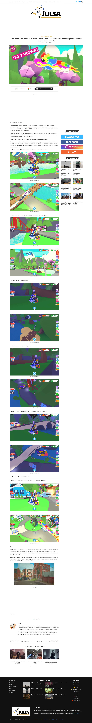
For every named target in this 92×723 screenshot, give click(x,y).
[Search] (82, 2)
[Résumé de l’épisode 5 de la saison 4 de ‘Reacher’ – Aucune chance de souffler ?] (49, 690)
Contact (58, 1)
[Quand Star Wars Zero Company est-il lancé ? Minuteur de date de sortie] (17, 654)
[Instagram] (78, 2)
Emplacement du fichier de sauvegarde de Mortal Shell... (51, 661)
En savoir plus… (76, 713)
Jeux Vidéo (28, 1)
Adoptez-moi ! (29, 127)
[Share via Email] (39, 619)
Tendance (45, 1)
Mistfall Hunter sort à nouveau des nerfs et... (34, 661)
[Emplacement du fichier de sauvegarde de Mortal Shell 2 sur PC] (51, 654)
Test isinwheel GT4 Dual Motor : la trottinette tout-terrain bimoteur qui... (38, 683)
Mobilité (23, 1)
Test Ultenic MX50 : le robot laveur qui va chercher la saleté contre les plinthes (77, 171)
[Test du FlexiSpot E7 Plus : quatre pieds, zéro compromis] (78, 196)
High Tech (16, 1)
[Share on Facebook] (35, 619)
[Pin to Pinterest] (38, 619)
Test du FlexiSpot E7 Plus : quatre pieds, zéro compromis (77, 202)
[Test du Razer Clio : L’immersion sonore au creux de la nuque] (66, 181)
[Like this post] (34, 619)
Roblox (12, 614)
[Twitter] (76, 2)
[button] (12, 657)
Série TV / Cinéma (36, 1)
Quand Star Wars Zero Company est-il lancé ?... (17, 661)
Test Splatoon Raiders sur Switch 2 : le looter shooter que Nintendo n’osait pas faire (77, 187)
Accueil (11, 1)
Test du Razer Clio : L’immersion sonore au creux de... (59, 695)
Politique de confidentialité (57, 719)
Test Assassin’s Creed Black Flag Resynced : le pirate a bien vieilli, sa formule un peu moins (66, 202)
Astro (43, 42)
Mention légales (47, 719)
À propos (36, 719)
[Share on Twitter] (36, 619)
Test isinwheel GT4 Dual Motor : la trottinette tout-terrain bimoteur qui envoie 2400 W (65, 172)
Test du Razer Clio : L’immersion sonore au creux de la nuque (65, 187)
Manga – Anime (52, 1)
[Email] (80, 2)
